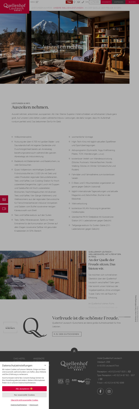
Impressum (33, 405)
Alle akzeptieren (22, 389)
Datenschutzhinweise (19, 405)
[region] (24, 376)
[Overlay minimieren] (45, 365)
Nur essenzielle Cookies (24, 395)
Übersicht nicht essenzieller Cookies (24, 400)
